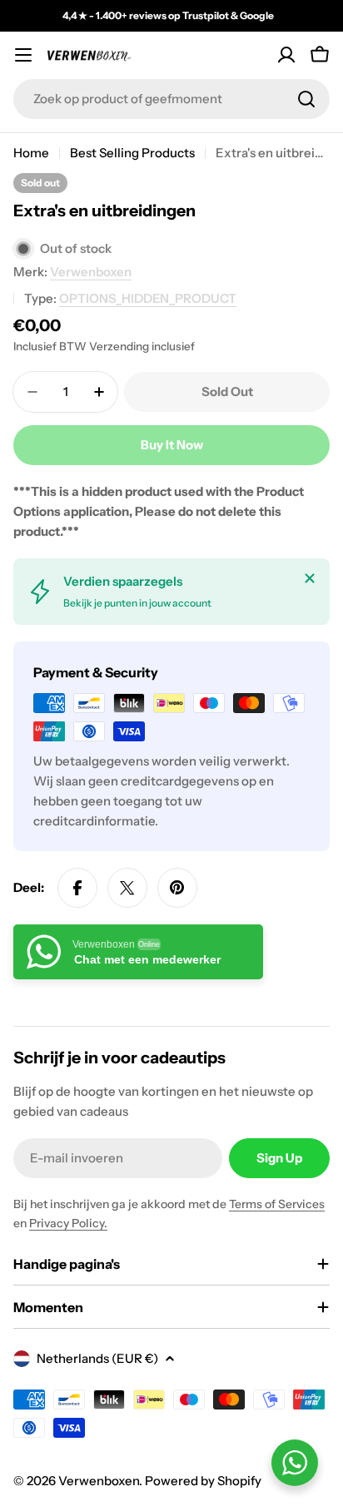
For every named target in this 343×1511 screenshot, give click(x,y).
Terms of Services (277, 1203)
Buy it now (172, 445)
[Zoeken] (306, 99)
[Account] (286, 55)
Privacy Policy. (68, 1223)
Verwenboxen (91, 272)
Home (31, 153)
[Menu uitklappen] (23, 55)
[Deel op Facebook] (77, 888)
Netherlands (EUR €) (97, 1358)
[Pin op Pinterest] (177, 888)
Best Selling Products (132, 153)
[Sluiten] (310, 578)
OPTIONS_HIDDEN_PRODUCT (147, 298)
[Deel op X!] (127, 888)
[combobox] (171, 99)
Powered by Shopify (203, 1481)
